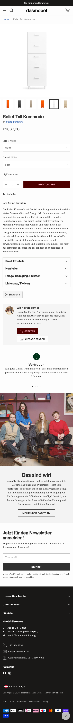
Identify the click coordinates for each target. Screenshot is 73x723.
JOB (5, 701)
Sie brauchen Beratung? (36, 3)
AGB (11, 701)
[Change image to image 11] (54, 104)
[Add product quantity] (18, 184)
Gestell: (10, 157)
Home (6, 19)
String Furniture (14, 121)
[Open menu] (4, 10)
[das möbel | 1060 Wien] (36, 10)
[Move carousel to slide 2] (35, 386)
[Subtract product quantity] (6, 184)
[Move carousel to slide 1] (32, 386)
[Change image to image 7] (8, 104)
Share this (14, 294)
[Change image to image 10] (42, 104)
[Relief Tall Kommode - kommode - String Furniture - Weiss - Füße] (36, 60)
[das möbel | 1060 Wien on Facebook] (4, 673)
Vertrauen (12, 174)
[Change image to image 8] (19, 104)
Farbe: (9, 140)
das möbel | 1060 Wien (31, 692)
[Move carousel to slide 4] (40, 386)
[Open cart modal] (67, 10)
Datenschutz (35, 701)
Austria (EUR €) (15, 686)
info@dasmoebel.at (18, 651)
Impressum (21, 701)
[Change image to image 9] (31, 104)
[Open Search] (11, 10)
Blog (45, 701)
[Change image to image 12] (65, 104)
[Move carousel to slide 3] (37, 386)
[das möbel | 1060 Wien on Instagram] (10, 673)
